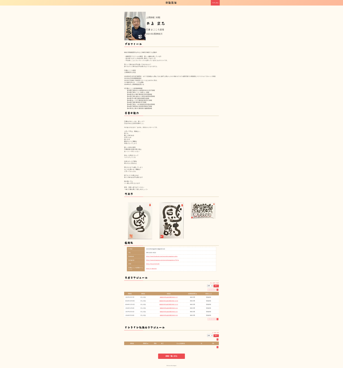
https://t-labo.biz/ (151, 268)
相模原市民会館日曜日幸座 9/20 (169, 315)
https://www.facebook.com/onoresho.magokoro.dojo (161, 256)
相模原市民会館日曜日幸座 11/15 (168, 304)
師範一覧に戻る (171, 356)
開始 (155, 343)
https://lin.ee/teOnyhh (152, 264)
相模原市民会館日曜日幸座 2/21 (169, 311)
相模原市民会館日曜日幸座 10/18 (168, 301)
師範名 (143, 293)
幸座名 (169, 293)
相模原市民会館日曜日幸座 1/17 (169, 297)
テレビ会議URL (180, 343)
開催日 (130, 293)
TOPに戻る (215, 2)
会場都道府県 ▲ (192, 293)
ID (201, 343)
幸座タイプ (208, 293)
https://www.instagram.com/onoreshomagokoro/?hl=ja (162, 260)
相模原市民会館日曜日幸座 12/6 (169, 308)
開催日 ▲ (145, 343)
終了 (162, 343)
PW (213, 343)
